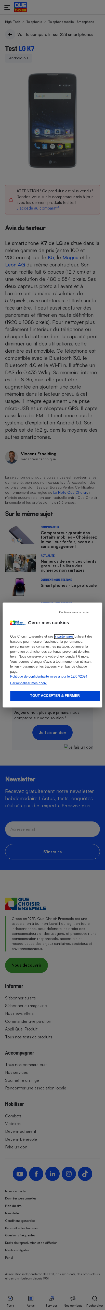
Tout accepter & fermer (55, 696)
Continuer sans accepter (74, 612)
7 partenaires (64, 637)
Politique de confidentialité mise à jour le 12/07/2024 (48, 677)
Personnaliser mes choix (28, 683)
